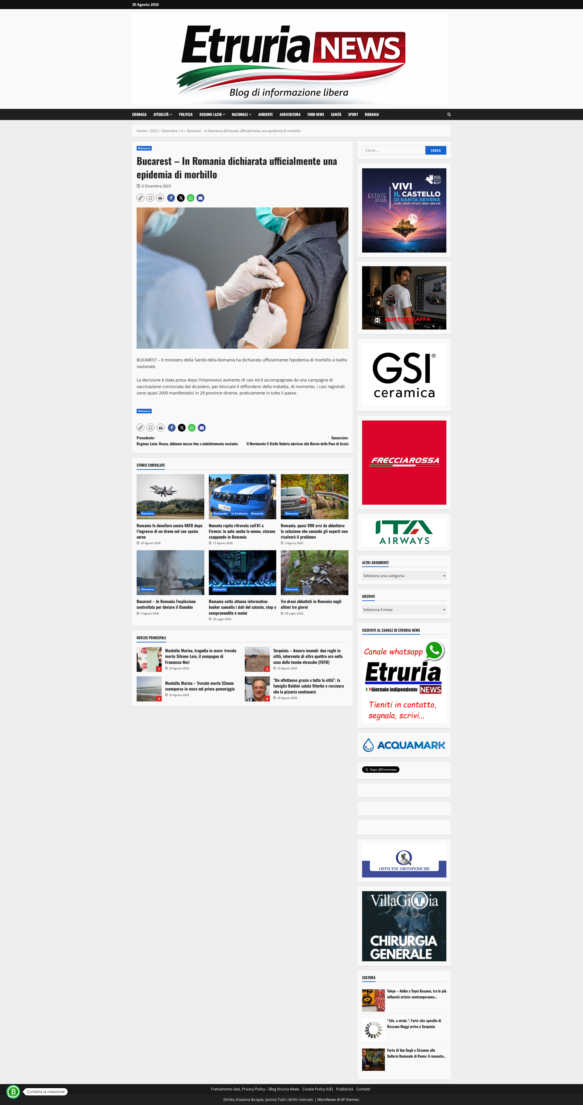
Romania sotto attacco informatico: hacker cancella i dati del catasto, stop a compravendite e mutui (242, 607)
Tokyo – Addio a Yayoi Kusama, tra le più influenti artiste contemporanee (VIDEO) (416, 994)
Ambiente (265, 114)
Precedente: (187, 440)
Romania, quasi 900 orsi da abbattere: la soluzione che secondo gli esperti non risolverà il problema (314, 531)
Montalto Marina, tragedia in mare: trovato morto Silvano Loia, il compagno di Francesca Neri (149, 659)
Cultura (369, 977)
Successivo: (297, 440)
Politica (186, 114)
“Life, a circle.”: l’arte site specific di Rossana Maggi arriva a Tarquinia (414, 1023)
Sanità (336, 114)
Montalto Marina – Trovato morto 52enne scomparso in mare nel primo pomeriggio (149, 688)
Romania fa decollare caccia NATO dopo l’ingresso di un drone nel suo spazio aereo (169, 531)
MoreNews (326, 1099)
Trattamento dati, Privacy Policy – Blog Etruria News (255, 1089)
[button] (449, 114)
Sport (353, 114)
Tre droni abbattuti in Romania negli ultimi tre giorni (311, 604)
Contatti (363, 1089)
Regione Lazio (210, 114)
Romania (372, 114)
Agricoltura (290, 114)
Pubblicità (344, 1089)
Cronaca (139, 114)
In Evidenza (239, 513)
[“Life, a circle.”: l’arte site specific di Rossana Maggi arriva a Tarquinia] (373, 1030)
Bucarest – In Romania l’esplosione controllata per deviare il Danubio (166, 604)
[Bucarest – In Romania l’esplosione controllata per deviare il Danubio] (170, 572)
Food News (315, 114)
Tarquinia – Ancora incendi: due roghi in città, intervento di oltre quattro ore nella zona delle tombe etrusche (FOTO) (257, 659)
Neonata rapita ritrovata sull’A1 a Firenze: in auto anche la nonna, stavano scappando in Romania (242, 531)
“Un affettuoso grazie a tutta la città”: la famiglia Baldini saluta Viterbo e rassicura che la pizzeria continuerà (257, 688)
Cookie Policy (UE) (317, 1089)
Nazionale (240, 114)
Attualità (161, 114)
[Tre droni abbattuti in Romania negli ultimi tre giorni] (314, 572)
